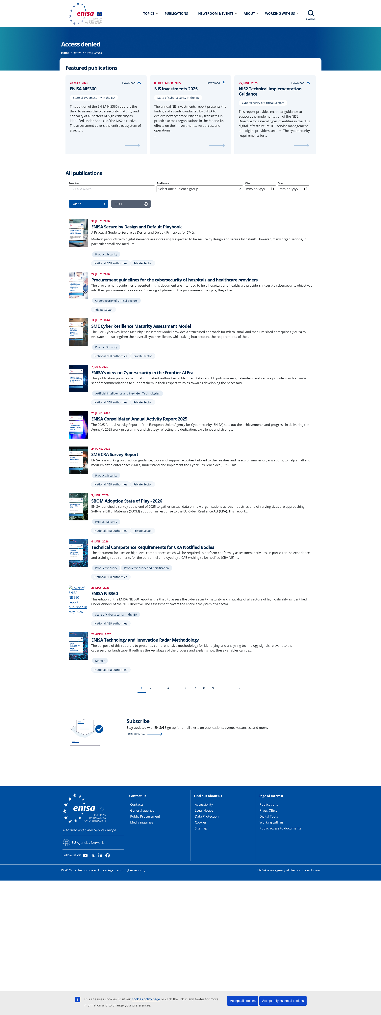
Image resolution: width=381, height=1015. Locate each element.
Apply (77, 204)
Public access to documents (280, 828)
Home (65, 53)
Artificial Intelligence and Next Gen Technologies (127, 393)
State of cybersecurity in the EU (94, 98)
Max (281, 183)
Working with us (272, 822)
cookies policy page (146, 999)
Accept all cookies (243, 1000)
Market (100, 661)
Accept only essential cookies (283, 1000)
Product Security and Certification (146, 568)
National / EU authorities (110, 263)
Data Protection (207, 816)
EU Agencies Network (88, 842)
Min (247, 183)
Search (311, 19)
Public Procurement (145, 816)
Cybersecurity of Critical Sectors (263, 103)
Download (129, 83)
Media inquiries (141, 822)
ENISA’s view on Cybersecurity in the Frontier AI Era (142, 372)
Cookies (201, 822)
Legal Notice (204, 810)
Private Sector (143, 263)
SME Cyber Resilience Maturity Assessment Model (141, 326)
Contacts (136, 804)
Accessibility (204, 804)
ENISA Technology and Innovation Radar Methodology (145, 640)
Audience (163, 183)
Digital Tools (269, 816)
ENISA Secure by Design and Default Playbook (136, 227)
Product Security (106, 254)
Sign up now (136, 734)
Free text (75, 183)
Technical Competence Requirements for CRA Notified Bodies (152, 547)
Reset (120, 204)
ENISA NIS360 (83, 88)
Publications (176, 13)
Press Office (268, 810)
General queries (142, 810)
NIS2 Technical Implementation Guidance (270, 91)
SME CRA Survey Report (114, 454)
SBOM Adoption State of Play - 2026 (126, 501)
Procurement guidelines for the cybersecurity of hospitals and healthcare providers (174, 280)
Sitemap (201, 828)
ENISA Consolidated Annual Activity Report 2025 (139, 419)
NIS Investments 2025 (176, 88)
